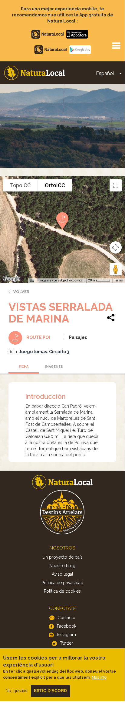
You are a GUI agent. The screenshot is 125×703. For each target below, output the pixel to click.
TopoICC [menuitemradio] (20, 185)
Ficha (23, 367)
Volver (21, 291)
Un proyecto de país (62, 557)
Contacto (66, 617)
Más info (99, 677)
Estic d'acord (50, 690)
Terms (118, 280)
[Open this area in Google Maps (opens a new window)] (11, 279)
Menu (115, 45)
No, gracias (16, 690)
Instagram (66, 634)
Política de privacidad (62, 582)
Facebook (66, 626)
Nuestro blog (62, 565)
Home (34, 73)
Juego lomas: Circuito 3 (44, 351)
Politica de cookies (62, 591)
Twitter (66, 643)
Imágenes (54, 367)
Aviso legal (62, 574)
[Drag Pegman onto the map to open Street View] (116, 269)
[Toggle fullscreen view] (116, 185)
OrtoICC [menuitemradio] (55, 185)
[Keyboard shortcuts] (32, 280)
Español (105, 73)
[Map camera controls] (116, 247)
